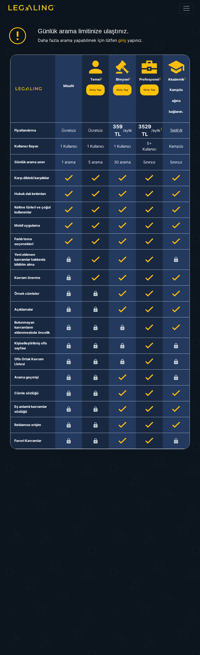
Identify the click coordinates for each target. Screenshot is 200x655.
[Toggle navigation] (186, 8)
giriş (122, 40)
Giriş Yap (95, 89)
